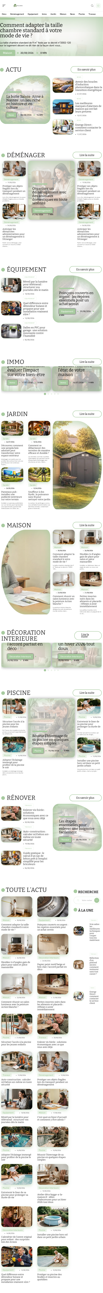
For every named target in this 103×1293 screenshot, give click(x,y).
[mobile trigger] (5, 5)
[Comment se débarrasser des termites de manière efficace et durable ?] (39, 428)
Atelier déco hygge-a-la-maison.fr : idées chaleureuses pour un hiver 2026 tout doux (51, 1198)
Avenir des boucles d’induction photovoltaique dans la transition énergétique (88, 86)
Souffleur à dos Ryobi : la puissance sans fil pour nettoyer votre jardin (39, 496)
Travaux (28, 805)
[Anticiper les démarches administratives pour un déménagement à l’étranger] (14, 211)
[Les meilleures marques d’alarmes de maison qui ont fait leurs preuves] (63, 106)
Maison (7, 53)
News (11, 114)
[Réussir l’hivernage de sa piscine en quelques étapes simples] (52, 1136)
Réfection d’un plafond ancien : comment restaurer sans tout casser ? (94, 966)
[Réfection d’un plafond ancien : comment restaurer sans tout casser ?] (79, 964)
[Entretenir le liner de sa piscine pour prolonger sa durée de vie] (88, 706)
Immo (15, 362)
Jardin (17, 414)
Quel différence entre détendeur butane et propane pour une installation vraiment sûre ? (35, 309)
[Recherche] (92, 6)
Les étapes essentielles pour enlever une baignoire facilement (76, 826)
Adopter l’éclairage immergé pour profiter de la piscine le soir (13, 764)
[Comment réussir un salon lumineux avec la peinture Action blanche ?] (64, 579)
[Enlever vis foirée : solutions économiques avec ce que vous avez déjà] (11, 813)
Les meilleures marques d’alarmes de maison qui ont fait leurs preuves (88, 107)
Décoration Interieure (23, 635)
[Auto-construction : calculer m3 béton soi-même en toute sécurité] (11, 835)
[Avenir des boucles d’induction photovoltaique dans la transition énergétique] (63, 85)
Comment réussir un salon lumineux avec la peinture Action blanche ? (63, 600)
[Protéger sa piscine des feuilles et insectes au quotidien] (52, 1256)
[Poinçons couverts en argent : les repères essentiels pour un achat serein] (52, 906)
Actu (13, 69)
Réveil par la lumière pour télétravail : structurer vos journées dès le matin (35, 285)
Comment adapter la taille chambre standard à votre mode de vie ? (31, 30)
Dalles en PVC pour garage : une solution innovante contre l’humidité (35, 331)
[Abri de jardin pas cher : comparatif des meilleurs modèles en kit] (77, 465)
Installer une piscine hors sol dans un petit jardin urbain (88, 763)
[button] (44, 393)
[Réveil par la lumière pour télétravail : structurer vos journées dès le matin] (11, 285)
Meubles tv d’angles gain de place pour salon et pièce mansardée (90, 558)
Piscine (19, 692)
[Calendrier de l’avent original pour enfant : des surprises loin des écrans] (16, 1216)
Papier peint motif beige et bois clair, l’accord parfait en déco (52, 967)
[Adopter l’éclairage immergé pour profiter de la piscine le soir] (14, 744)
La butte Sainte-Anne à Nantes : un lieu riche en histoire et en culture (24, 102)
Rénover (21, 797)
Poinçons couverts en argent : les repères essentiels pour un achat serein (76, 298)
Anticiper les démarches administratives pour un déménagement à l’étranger (14, 234)
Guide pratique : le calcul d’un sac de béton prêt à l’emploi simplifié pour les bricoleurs (35, 859)
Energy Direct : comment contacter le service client (88, 127)
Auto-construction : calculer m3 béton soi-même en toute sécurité (36, 835)
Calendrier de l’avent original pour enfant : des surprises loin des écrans (16, 1239)
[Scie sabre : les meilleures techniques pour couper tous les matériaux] (79, 930)
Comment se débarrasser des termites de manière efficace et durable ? (39, 449)
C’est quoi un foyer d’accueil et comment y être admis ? (52, 1118)
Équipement (26, 269)
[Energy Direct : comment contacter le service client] (63, 127)
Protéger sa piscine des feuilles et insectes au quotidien (49, 1277)
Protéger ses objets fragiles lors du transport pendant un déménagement (14, 190)
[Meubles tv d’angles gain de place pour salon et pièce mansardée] (91, 537)
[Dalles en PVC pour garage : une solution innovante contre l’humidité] (11, 331)
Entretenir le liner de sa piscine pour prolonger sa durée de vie (88, 725)
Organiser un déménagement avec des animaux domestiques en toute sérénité (49, 195)
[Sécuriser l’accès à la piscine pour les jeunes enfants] (14, 706)
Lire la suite (87, 155)
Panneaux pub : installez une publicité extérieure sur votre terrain (11, 496)
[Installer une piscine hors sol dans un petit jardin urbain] (88, 745)
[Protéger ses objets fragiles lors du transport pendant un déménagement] (14, 168)
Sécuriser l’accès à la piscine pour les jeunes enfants (13, 724)
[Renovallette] (18, 5)
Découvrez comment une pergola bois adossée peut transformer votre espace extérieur (12, 450)
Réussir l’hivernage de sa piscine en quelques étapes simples (50, 739)
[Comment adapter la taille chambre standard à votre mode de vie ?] (64, 537)
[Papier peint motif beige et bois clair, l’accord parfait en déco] (52, 944)
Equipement (30, 277)
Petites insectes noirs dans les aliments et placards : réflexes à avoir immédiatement (90, 601)
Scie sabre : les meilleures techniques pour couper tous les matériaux (95, 932)
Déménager (26, 155)
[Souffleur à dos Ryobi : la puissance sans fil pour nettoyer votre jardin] (39, 474)
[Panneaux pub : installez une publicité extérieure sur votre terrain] (12, 474)
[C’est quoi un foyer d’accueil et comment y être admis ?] (25, 572)
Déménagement (11, 179)
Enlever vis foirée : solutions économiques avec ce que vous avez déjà (35, 814)
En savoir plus (87, 70)
